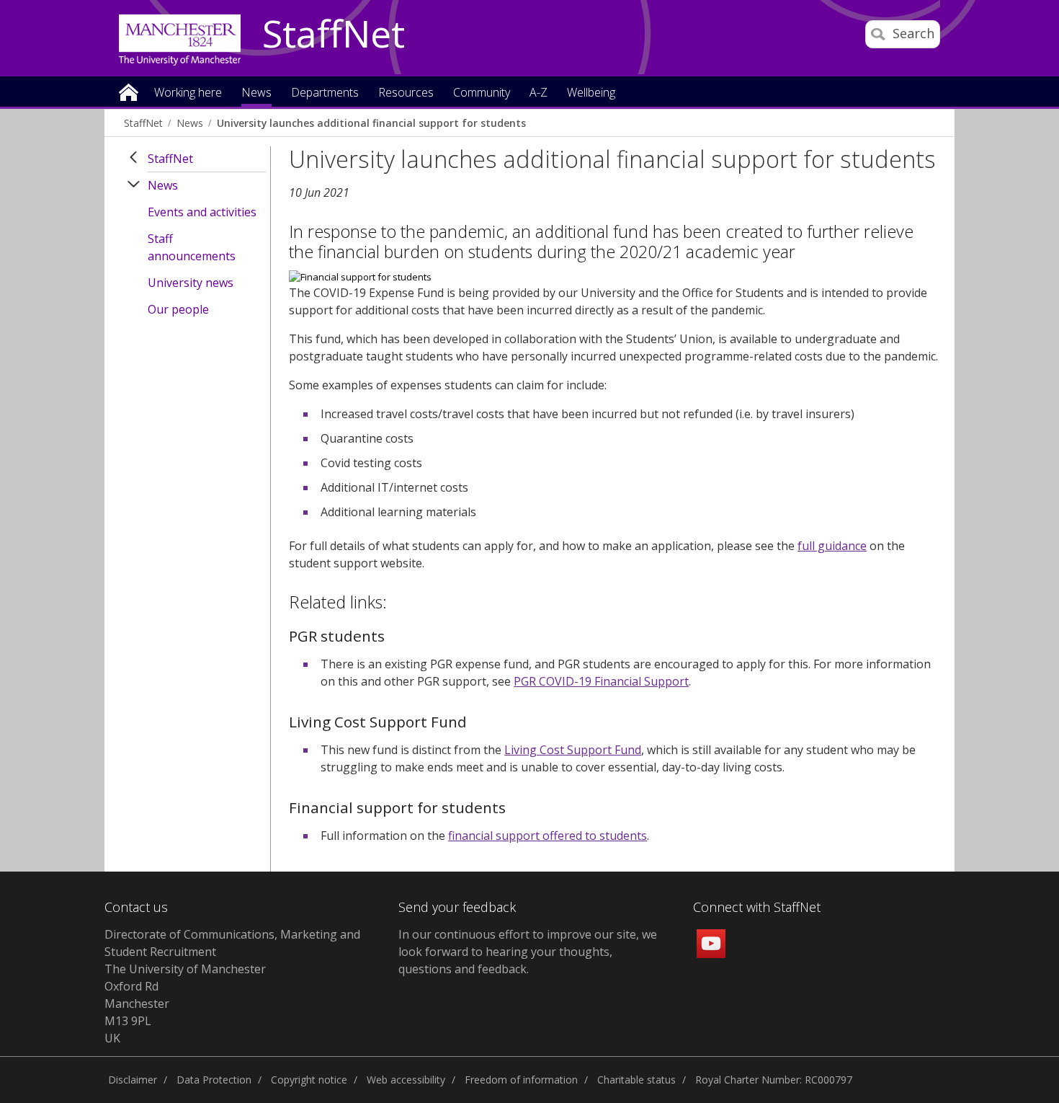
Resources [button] (406, 93)
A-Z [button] (539, 93)
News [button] (256, 93)
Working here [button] (188, 93)
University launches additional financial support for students (371, 123)
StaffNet (333, 34)
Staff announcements (192, 247)
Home (128, 91)
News (189, 123)
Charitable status (636, 1079)
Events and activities (202, 212)
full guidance (832, 546)
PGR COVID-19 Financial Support (601, 681)
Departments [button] (325, 93)
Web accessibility (406, 1079)
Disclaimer (132, 1079)
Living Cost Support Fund (572, 750)
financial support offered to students (547, 835)
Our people (178, 309)
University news (190, 283)
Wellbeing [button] (591, 93)
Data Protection (213, 1079)
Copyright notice (309, 1079)
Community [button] (481, 93)
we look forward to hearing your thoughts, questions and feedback (527, 951)
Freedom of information (521, 1079)
